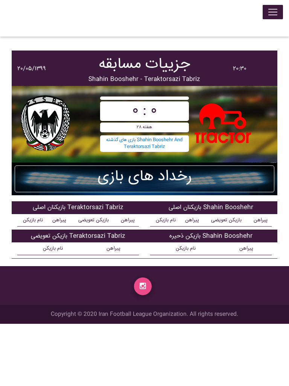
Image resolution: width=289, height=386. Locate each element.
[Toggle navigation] (273, 12)
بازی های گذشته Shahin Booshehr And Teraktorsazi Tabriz (144, 143)
